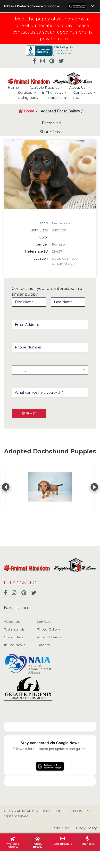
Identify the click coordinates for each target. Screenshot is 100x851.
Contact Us (82, 92)
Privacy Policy (85, 828)
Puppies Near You (63, 97)
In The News (52, 92)
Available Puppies (44, 87)
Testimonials (14, 629)
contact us (23, 32)
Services (25, 92)
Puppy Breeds (49, 637)
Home (13, 87)
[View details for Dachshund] (50, 487)
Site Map (61, 828)
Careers (43, 645)
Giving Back (28, 97)
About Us (77, 87)
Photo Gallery (48, 629)
